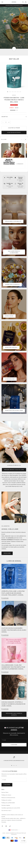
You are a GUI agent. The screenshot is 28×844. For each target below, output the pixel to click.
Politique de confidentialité (8, 789)
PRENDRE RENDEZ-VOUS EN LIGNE (14, 455)
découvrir (7, 539)
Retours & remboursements (8, 783)
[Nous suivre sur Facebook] (2, 812)
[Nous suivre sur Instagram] (6, 812)
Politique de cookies (6, 786)
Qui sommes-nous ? (6, 796)
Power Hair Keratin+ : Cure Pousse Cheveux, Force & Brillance (14, 86)
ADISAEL (14, 81)
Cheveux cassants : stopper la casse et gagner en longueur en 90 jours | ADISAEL (13, 690)
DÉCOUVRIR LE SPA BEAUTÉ (13, 207)
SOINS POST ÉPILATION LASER (14, 396)
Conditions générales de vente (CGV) (10, 794)
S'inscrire (7, 770)
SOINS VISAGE (9, 302)
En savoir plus (4, 584)
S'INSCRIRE (14, 730)
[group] (14, 21)
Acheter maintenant (14, 118)
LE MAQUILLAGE (10, 365)
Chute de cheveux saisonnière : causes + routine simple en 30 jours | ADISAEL (13, 616)
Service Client (4, 778)
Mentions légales (5, 791)
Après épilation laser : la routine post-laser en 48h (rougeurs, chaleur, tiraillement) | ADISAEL (13, 579)
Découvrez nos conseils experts (14, 700)
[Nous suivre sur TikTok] (10, 812)
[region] (14, 21)
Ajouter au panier (14, 114)
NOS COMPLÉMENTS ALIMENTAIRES (14, 238)
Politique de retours (6, 781)
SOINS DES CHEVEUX (11, 333)
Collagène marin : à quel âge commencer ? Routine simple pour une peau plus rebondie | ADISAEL (13, 653)
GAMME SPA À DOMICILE (12, 270)
